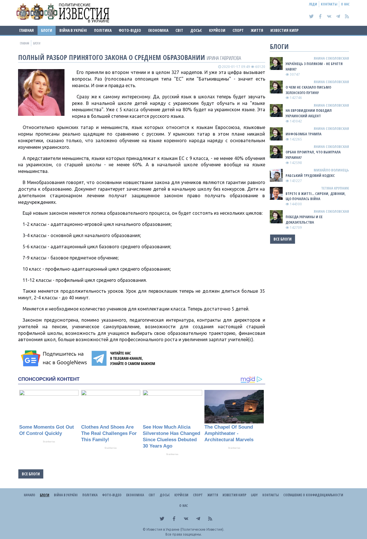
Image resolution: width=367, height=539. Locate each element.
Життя (257, 30)
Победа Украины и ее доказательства (304, 219)
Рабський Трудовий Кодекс (310, 175)
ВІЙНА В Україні (73, 30)
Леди (313, 4)
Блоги (46, 30)
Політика (103, 30)
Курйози (217, 30)
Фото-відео (130, 30)
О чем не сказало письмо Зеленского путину (308, 90)
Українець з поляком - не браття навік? (314, 66)
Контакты (329, 4)
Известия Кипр (284, 30)
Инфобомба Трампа (303, 133)
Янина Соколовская (331, 58)
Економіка (158, 30)
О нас (345, 4)
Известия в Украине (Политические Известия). (185, 529)
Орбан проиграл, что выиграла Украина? (313, 154)
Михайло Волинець (331, 170)
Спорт (238, 30)
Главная (26, 30)
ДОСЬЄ (196, 30)
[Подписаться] (54, 358)
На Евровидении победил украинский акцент (309, 113)
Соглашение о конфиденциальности (313, 495)
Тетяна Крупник (335, 188)
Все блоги (31, 473)
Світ (179, 30)
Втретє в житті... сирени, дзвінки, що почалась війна (316, 196)
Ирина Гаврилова (224, 58)
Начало (29, 495)
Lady (254, 495)
